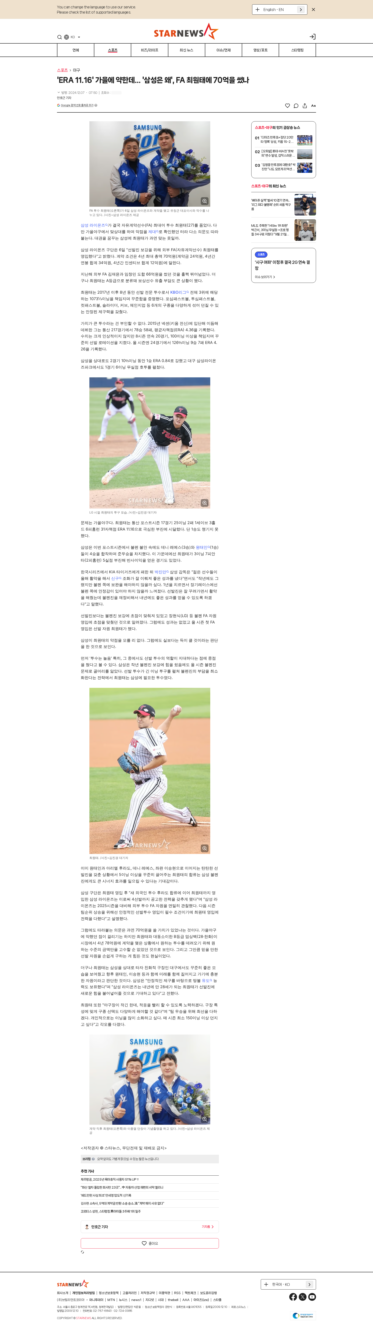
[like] (287, 105)
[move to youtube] (312, 1297)
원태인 (201, 547)
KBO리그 (178, 292)
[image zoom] (205, 201)
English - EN (274, 9)
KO (73, 37)
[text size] (313, 105)
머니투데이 (96, 1300)
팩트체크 (190, 1293)
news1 (136, 1300)
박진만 (160, 572)
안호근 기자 (64, 98)
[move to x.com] (303, 1297)
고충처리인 (130, 1293)
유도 (206, 980)
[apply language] (301, 9)
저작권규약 (148, 1293)
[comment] (296, 105)
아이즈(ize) (201, 1300)
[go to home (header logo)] (186, 31)
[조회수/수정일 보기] (77, 93)
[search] (59, 37)
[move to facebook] (293, 1297)
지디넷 (149, 1300)
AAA (186, 1300)
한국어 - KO (281, 1284)
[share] (304, 105)
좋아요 (153, 1243)
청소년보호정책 (109, 1293)
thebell (173, 1300)
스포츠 (62, 70)
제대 (152, 231)
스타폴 (217, 1300)
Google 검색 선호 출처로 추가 (77, 105)
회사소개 (62, 1293)
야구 (76, 70)
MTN (111, 1300)
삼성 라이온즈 (93, 225)
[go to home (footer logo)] (73, 1283)
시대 (161, 1300)
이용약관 (164, 1293)
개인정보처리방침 (83, 1293)
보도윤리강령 (208, 1293)
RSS (177, 1293)
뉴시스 (123, 1300)
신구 (115, 578)
